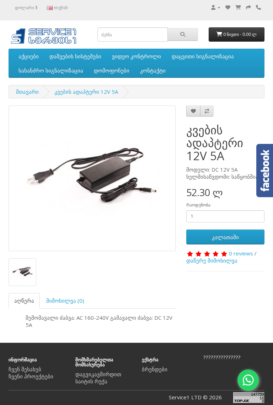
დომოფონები (111, 70)
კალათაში (225, 237)
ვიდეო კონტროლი (136, 56)
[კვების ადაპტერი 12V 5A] (92, 178)
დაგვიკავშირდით (98, 374)
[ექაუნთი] (215, 7)
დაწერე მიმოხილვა (211, 260)
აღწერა (24, 300)
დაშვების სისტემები (75, 56)
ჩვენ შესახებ (25, 369)
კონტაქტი (153, 70)
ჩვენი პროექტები (31, 376)
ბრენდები (154, 369)
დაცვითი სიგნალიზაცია (203, 56)
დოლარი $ (26, 8)
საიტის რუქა (91, 381)
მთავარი (27, 91)
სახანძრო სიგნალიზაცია (50, 70)
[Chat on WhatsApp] (248, 380)
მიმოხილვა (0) (65, 300)
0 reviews (241, 253)
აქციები (28, 56)
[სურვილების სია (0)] (227, 7)
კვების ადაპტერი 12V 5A (86, 91)
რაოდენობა (198, 205)
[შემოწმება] (248, 7)
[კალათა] (238, 7)
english (60, 8)
